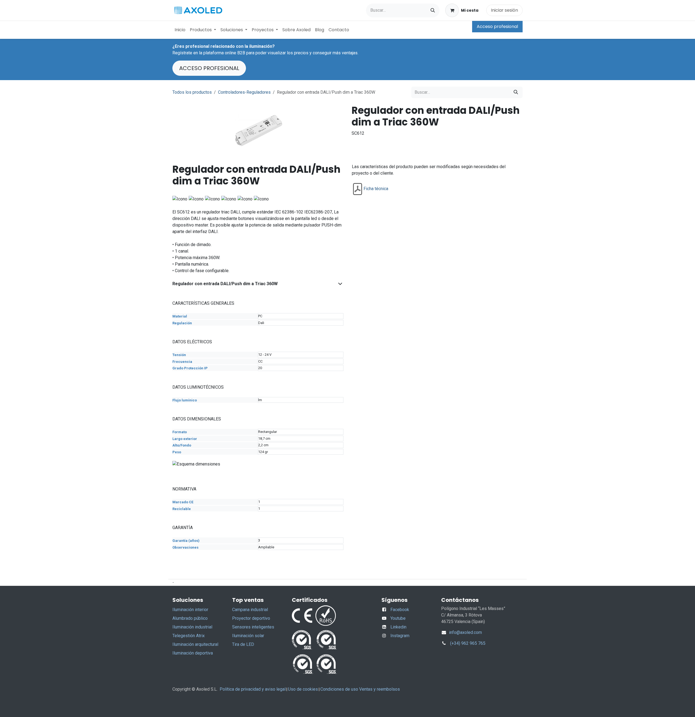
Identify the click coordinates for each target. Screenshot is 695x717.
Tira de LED (243, 644)
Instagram (399, 635)
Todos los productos (192, 92)
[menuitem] (180, 29)
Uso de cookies (303, 689)
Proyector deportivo (251, 618)
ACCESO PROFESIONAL (209, 68)
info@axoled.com (465, 632)
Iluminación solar (248, 635)
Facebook (399, 609)
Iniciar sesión (504, 10)
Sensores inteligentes (253, 627)
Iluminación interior (190, 609)
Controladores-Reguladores (244, 92)
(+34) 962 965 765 (467, 643)
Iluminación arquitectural (195, 644)
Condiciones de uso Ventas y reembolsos (360, 689)
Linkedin (398, 627)
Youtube (398, 618)
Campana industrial (250, 609)
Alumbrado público (190, 618)
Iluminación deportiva (192, 653)
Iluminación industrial (192, 627)
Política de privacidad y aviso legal (253, 689)
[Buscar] (433, 10)
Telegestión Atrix (188, 635)
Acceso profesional (497, 26)
